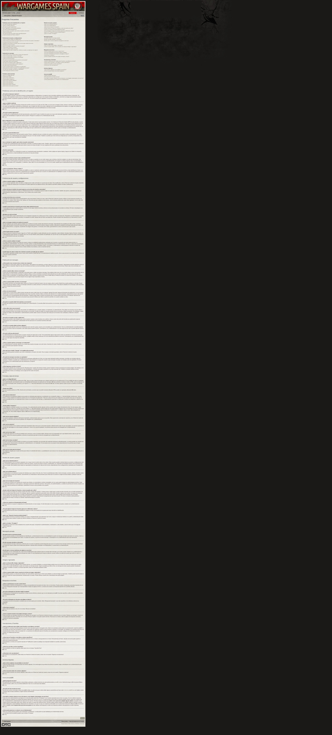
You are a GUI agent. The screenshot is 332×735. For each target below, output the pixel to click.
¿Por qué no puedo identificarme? (10, 29)
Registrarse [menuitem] (72, 12)
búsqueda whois (37, 699)
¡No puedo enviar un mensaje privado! (52, 38)
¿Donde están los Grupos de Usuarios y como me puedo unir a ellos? (58, 28)
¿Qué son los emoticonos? (8, 77)
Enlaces (72, 723)
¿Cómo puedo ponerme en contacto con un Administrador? (56, 79)
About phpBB (33, 683)
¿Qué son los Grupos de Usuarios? (51, 26)
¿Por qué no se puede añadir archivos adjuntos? (13, 63)
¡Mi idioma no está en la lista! (9, 44)
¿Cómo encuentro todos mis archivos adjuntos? (54, 70)
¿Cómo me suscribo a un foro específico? (53, 63)
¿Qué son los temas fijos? (8, 83)
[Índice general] (43, 10)
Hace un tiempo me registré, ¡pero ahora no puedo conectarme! (16, 30)
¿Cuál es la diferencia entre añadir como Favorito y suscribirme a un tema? (60, 61)
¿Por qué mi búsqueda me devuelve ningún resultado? (55, 52)
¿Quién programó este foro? (50, 75)
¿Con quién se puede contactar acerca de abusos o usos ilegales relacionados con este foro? (64, 78)
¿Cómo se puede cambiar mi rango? (10, 48)
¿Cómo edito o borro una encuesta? (10, 61)
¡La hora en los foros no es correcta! (10, 42)
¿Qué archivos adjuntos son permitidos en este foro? (55, 69)
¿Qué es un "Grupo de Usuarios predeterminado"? (54, 32)
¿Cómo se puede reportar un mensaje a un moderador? (14, 66)
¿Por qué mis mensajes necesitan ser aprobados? (13, 69)
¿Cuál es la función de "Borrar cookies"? (11, 34)
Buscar (18, 12)
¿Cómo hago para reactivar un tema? (10, 70)
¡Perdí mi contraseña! (7, 32)
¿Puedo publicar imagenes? (8, 79)
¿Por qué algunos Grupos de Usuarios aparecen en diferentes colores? (59, 30)
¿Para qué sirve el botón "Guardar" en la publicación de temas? (16, 67)
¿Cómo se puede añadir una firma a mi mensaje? (13, 57)
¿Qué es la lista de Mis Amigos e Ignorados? (53, 45)
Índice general (7, 721)
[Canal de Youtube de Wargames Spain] (6, 725)
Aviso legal (82, 723)
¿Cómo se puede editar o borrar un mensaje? (12, 55)
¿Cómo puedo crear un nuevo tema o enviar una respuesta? (15, 54)
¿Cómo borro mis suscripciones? (51, 65)
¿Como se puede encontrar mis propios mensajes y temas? (56, 56)
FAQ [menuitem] (14, 12)
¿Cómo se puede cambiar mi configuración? (12, 39)
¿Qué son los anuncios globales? (10, 80)
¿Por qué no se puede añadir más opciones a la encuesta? (15, 59)
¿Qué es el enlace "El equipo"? (50, 33)
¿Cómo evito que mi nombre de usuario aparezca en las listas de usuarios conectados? (21, 40)
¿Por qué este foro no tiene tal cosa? (51, 76)
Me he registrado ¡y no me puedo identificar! (12, 28)
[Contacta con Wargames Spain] (9, 725)
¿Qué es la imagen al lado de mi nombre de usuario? (14, 46)
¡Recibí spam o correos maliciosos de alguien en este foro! (56, 40)
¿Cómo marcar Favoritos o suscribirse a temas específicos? (57, 62)
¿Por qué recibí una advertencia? (10, 65)
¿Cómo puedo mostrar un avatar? (10, 47)
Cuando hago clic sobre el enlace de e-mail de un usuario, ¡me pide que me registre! (20, 50)
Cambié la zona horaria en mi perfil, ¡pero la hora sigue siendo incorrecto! (18, 43)
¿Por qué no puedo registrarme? (9, 26)
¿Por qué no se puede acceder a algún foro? (12, 62)
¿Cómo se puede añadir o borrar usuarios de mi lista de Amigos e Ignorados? (60, 46)
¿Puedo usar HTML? (7, 76)
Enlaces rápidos (7, 12)
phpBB (79, 217)
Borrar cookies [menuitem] (65, 721)
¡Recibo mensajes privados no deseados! (52, 39)
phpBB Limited (58, 682)
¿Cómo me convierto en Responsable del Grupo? (54, 29)
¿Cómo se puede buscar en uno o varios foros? (54, 51)
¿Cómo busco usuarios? (49, 55)
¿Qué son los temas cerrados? (9, 84)
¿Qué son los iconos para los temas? (10, 85)
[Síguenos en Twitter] (3, 725)
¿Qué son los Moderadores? (50, 25)
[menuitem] (82, 15)
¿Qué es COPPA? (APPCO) (9, 25)
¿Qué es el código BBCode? (9, 75)
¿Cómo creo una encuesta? (8, 58)
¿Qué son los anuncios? (8, 81)
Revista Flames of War (65, 723)
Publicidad (77, 723)
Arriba (5, 99)
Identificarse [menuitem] (81, 12)
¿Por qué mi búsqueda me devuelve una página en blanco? (56, 53)
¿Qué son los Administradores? (50, 24)
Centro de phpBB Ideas (69, 690)
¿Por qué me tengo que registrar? (10, 24)
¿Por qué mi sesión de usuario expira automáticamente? (14, 33)
